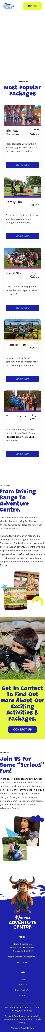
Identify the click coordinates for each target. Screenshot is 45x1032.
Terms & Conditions (15, 1016)
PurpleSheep (27, 1028)
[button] (18, 6)
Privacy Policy (24, 1019)
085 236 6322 (22, 962)
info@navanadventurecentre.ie (23, 956)
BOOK (32, 6)
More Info (23, 164)
